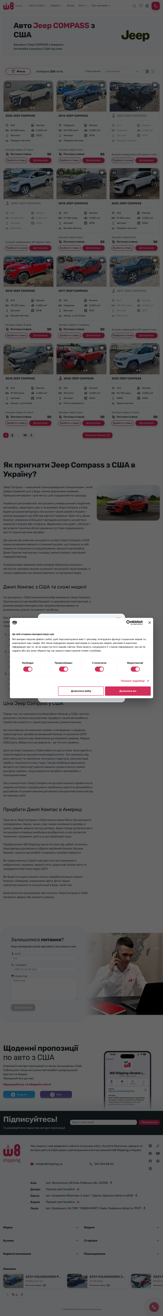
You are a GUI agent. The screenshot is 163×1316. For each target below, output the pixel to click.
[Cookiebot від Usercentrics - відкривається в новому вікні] (129, 622)
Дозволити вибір (81, 691)
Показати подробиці (133, 680)
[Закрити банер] (150, 622)
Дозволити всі (127, 691)
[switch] (63, 669)
